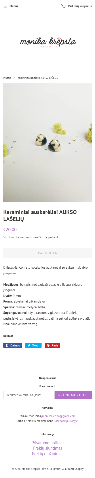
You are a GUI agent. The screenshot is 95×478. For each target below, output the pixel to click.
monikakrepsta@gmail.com (59, 416)
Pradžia (7, 77)
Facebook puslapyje (66, 421)
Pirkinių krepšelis (79, 6)
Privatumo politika (48, 442)
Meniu (13, 6)
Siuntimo (9, 237)
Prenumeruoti (73, 395)
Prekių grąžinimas (47, 453)
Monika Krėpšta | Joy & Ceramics (41, 469)
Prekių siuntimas (47, 448)
